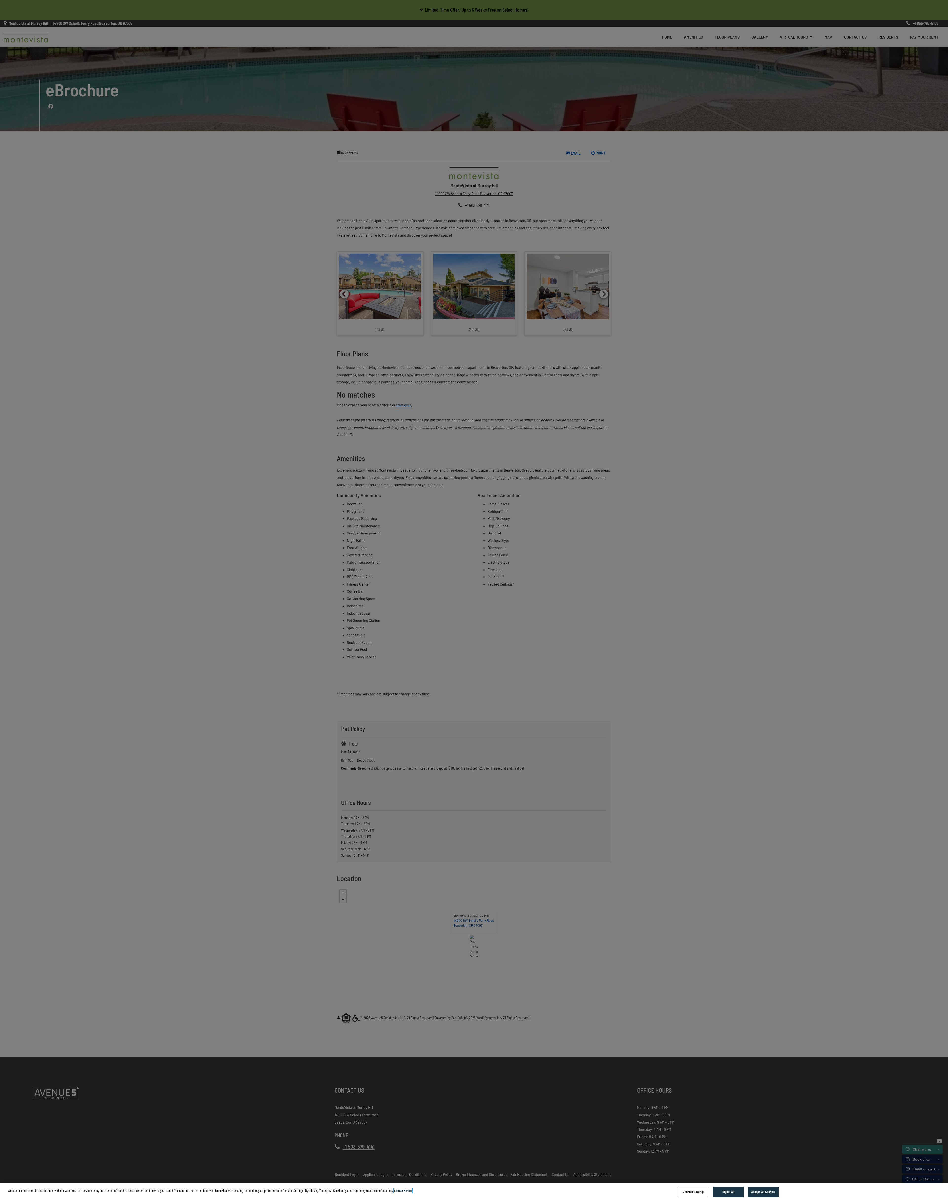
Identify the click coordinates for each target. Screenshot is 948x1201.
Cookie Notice (403, 1191)
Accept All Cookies (763, 1192)
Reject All (728, 1192)
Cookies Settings (693, 1192)
